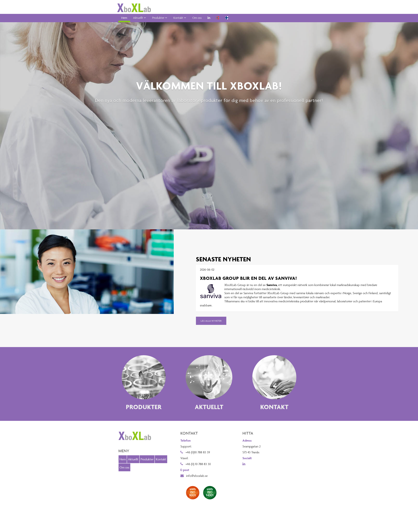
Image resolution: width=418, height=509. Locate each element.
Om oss (197, 17)
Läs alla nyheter (211, 320)
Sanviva (271, 285)
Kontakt (178, 17)
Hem (124, 17)
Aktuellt (138, 17)
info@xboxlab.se (196, 476)
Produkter (158, 17)
